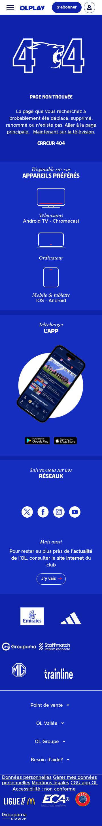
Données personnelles (27, 777)
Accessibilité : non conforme (44, 789)
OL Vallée (47, 723)
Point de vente (47, 705)
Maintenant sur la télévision (63, 132)
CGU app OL (84, 783)
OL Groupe (47, 741)
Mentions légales (50, 783)
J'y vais (48, 579)
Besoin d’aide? (47, 760)
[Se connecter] (89, 7)
